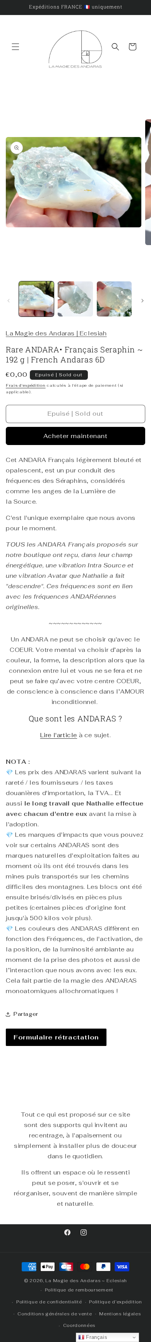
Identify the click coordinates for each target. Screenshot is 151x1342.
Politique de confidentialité (49, 1302)
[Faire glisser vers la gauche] (8, 300)
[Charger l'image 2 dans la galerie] (75, 298)
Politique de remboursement (79, 1290)
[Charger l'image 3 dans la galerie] (114, 298)
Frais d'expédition (26, 385)
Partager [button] (26, 1013)
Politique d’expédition (115, 1302)
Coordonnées (79, 1325)
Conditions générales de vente (54, 1314)
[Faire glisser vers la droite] (142, 300)
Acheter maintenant (75, 436)
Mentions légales (120, 1314)
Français (95, 1337)
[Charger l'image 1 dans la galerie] (36, 298)
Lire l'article (58, 735)
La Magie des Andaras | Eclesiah (56, 333)
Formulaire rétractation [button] (56, 1037)
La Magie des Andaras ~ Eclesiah (86, 1280)
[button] (15, 46)
